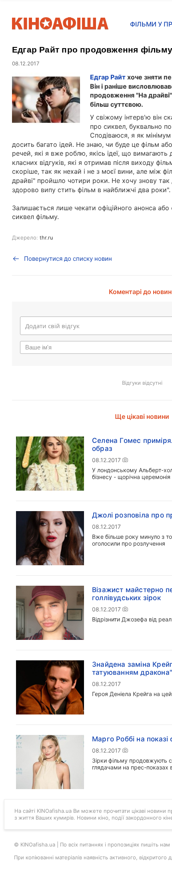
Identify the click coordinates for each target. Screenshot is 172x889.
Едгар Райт (108, 77)
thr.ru (46, 237)
